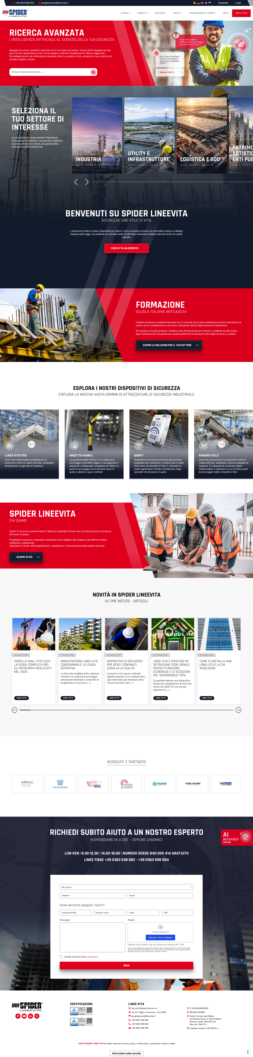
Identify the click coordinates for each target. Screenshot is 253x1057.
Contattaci (241, 13)
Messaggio (65, 920)
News (226, 13)
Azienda (125, 13)
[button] (77, 181)
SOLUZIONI (159, 13)
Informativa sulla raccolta (126, 1053)
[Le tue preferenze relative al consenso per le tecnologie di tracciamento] (248, 1052)
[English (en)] (202, 3)
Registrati (223, 3)
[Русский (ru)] (209, 3)
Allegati (131, 920)
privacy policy (129, 1043)
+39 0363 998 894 (24, 3)
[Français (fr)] (206, 3)
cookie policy (143, 1043)
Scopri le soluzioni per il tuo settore (167, 345)
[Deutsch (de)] (198, 3)
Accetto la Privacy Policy (75, 957)
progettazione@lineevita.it (54, 3)
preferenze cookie (159, 1043)
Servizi (176, 13)
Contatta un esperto (124, 248)
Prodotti (141, 13)
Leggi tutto (22, 698)
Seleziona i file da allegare (160, 937)
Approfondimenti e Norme (201, 13)
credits (172, 1043)
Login (238, 3)
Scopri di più (24, 557)
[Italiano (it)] (194, 3)
